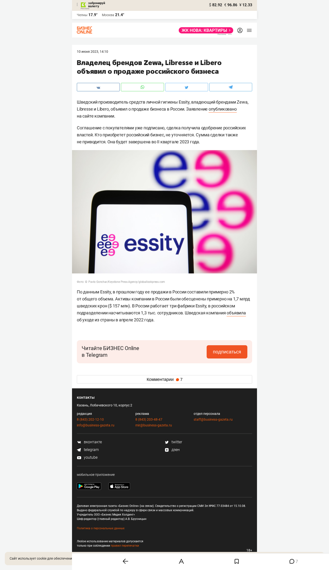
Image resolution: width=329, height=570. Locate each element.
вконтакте (92, 442)
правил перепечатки (125, 545)
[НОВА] (204, 30)
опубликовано (223, 109)
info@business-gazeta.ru (95, 425)
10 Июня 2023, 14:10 (92, 51)
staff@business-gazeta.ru (213, 419)
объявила (236, 312)
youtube (90, 457)
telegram (91, 449)
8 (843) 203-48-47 (148, 419)
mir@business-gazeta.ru (153, 425)
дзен (175, 449)
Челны (82, 15)
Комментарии (165, 379)
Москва (108, 15)
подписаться (227, 351)
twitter (176, 442)
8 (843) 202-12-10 (90, 419)
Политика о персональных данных (101, 528)
